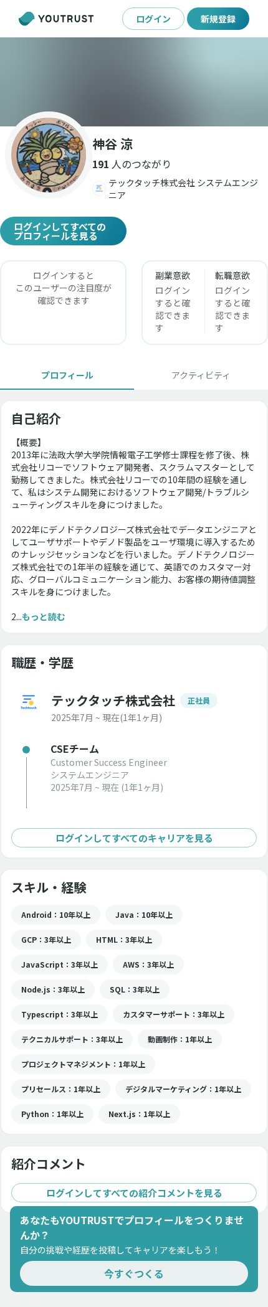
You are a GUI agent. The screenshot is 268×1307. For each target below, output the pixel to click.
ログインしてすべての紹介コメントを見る (134, 1192)
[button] (134, 81)
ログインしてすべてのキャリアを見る (134, 837)
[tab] (67, 375)
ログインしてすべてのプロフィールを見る (60, 231)
